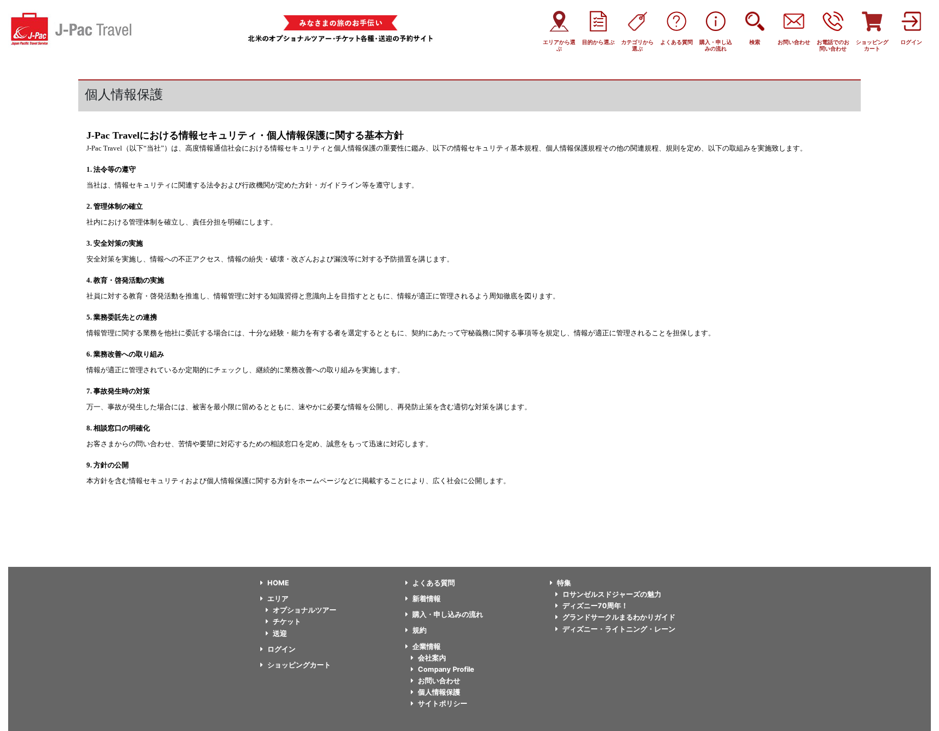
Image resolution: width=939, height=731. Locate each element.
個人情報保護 (439, 692)
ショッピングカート (299, 665)
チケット (287, 621)
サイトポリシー (442, 703)
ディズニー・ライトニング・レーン (618, 629)
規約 (419, 630)
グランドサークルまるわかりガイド (618, 617)
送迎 (280, 633)
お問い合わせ (439, 681)
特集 (564, 583)
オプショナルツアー (304, 610)
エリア (278, 599)
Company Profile (446, 669)
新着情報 (426, 599)
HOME (278, 583)
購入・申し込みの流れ (447, 614)
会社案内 (432, 658)
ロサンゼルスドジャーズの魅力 (611, 594)
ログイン (281, 649)
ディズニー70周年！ (595, 606)
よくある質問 (433, 583)
